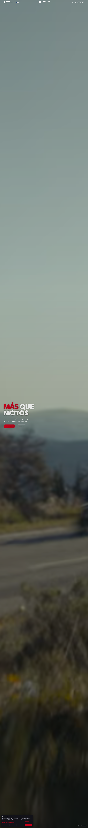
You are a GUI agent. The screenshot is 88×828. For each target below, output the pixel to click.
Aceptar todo (28, 824)
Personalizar (13, 824)
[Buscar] (70, 2)
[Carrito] (75, 2)
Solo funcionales (21, 824)
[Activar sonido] (79, 826)
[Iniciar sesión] (72, 2)
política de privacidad (10, 822)
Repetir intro (83, 825)
